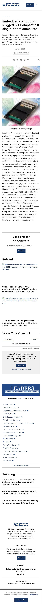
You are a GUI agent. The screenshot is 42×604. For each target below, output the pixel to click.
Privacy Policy (33, 594)
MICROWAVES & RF (13, 583)
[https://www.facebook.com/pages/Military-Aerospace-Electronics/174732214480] (18, 575)
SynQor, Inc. (8, 454)
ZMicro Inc (7, 461)
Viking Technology (10, 457)
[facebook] (14, 60)
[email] (28, 60)
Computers (6, 16)
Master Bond (8, 439)
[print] (39, 60)
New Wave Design (10, 445)
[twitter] (21, 60)
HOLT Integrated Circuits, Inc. (14, 429)
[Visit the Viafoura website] (34, 348)
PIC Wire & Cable (9, 448)
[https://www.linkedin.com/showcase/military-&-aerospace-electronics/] (21, 575)
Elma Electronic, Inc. (10, 420)
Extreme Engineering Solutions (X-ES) (17, 423)
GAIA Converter (9, 426)
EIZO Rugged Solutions (11, 417)
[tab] (8, 339)
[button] (3, 5)
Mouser (6, 442)
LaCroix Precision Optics (12, 432)
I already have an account (21, 369)
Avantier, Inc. (8, 404)
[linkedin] (17, 60)
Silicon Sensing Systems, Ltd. (14, 451)
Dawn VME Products (11, 408)
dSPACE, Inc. (8, 414)
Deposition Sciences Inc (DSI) (14, 411)
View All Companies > (21, 465)
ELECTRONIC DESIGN (28, 583)
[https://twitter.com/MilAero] (23, 575)
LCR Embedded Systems (12, 436)
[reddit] (24, 60)
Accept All (21, 600)
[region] (21, 344)
